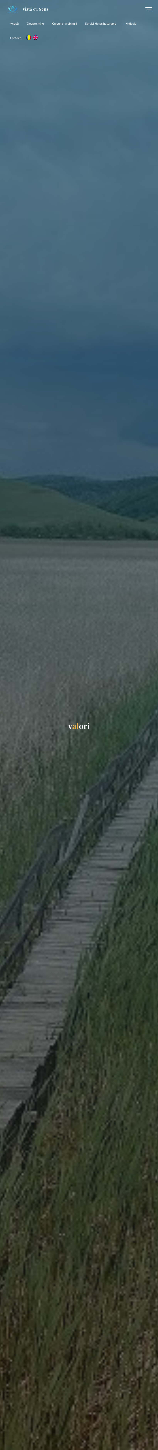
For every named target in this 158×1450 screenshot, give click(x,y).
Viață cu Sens (36, 9)
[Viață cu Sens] (13, 9)
